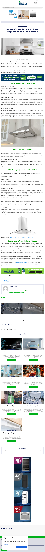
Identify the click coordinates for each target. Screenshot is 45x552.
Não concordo (10, 547)
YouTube (5, 280)
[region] (15, 543)
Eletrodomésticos (9, 22)
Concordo (21, 547)
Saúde (3, 297)
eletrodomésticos (9, 264)
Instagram (6, 279)
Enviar (4, 549)
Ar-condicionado (33, 349)
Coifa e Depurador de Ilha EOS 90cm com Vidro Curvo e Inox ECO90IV (23, 237)
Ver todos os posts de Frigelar (16, 292)
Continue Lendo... (11, 360)
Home (4, 22)
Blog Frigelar (6, 281)
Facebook (6, 277)
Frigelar (17, 244)
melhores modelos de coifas (21, 262)
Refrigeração (11, 349)
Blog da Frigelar (8, 70)
